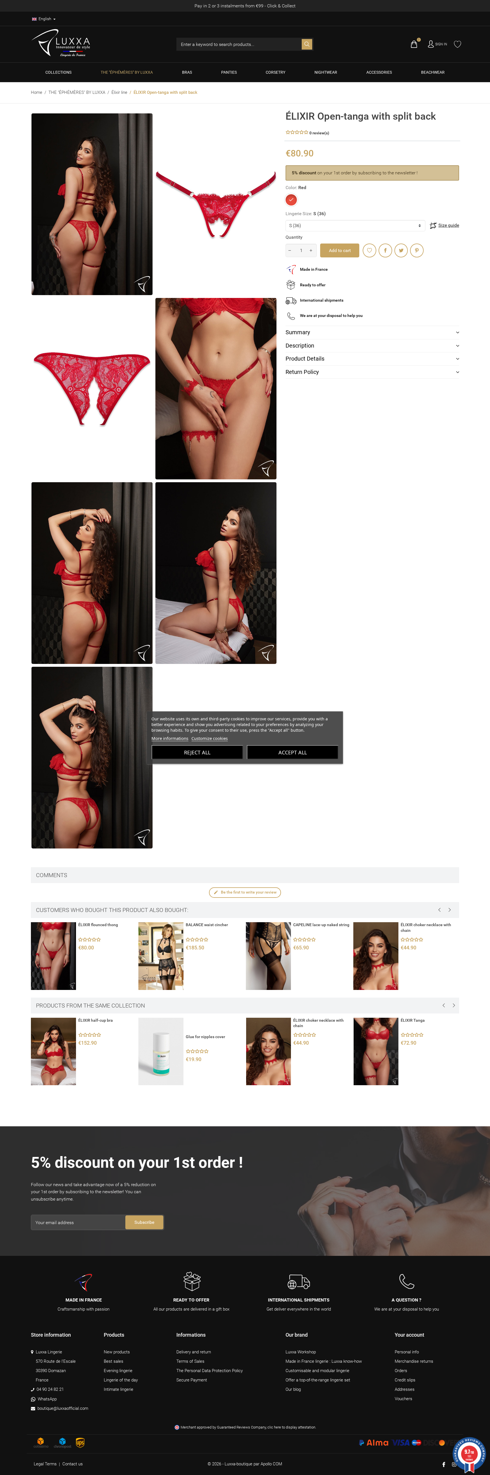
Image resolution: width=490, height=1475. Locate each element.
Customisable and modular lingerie (317, 1370)
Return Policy (302, 372)
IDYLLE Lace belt (415, 924)
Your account (409, 1335)
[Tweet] (401, 250)
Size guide (448, 225)
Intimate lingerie (118, 1389)
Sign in (441, 44)
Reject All (197, 752)
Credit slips (405, 1380)
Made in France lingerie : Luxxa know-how (324, 1361)
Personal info (407, 1352)
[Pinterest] (417, 250)
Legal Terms (45, 1463)
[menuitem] (58, 72)
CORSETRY (275, 72)
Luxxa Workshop (301, 1352)
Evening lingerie (118, 1370)
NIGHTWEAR (325, 72)
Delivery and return (193, 1352)
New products (117, 1352)
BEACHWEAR (433, 72)
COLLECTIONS (58, 72)
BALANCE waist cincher (99, 924)
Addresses (405, 1389)
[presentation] (439, 909)
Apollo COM (271, 1463)
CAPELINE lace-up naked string (213, 924)
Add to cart (340, 250)
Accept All (292, 752)
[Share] (385, 250)
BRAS (187, 72)
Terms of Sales (190, 1361)
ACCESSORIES (379, 72)
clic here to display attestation (291, 1427)
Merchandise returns (414, 1361)
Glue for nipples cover (205, 1036)
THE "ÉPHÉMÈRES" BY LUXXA (127, 72)
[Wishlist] (457, 44)
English (45, 18)
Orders (401, 1370)
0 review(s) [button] (319, 133)
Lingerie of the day (121, 1380)
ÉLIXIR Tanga (413, 1020)
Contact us (72, 1463)
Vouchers (403, 1398)
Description (300, 345)
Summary (298, 332)
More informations (169, 738)
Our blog (293, 1389)
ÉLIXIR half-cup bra (95, 1020)
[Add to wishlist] (369, 250)
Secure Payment (191, 1380)
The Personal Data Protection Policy (209, 1370)
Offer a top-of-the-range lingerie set (318, 1380)
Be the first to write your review (245, 892)
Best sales (113, 1361)
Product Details (305, 358)
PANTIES (229, 72)
